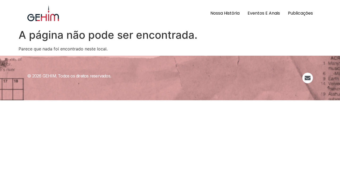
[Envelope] (307, 78)
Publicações (300, 13)
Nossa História (225, 13)
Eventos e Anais (264, 13)
